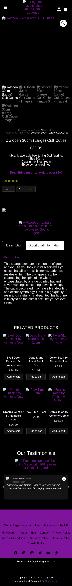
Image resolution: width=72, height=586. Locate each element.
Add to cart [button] (13, 376)
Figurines (24, 132)
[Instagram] (24, 553)
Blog (33, 532)
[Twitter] (40, 553)
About (23, 532)
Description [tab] (14, 245)
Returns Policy (39, 538)
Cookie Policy (36, 543)
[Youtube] (48, 553)
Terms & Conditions (14, 538)
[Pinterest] (32, 553)
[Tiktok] (56, 553)
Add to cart (26, 189)
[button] (63, 23)
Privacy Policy (61, 532)
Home (21, 130)
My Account (9, 532)
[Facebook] (16, 553)
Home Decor (33, 130)
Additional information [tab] (44, 245)
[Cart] (65, 9)
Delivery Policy (61, 538)
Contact (44, 532)
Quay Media (51, 581)
